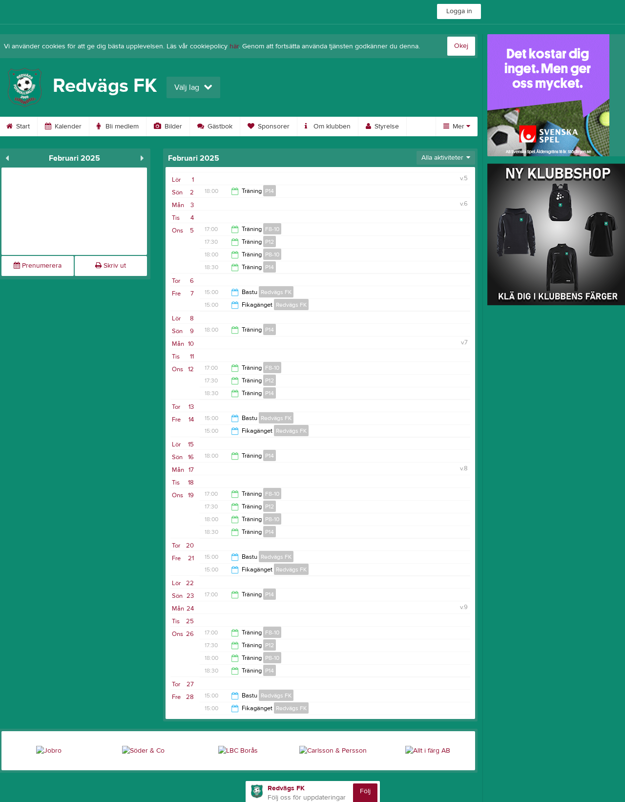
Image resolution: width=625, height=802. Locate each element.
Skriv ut (114, 265)
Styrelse (386, 126)
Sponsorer (273, 126)
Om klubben (331, 126)
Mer (458, 126)
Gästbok (219, 126)
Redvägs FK (276, 292)
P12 (269, 242)
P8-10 (272, 254)
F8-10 (272, 229)
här (234, 46)
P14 (269, 191)
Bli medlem (121, 126)
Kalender (67, 126)
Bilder (172, 126)
